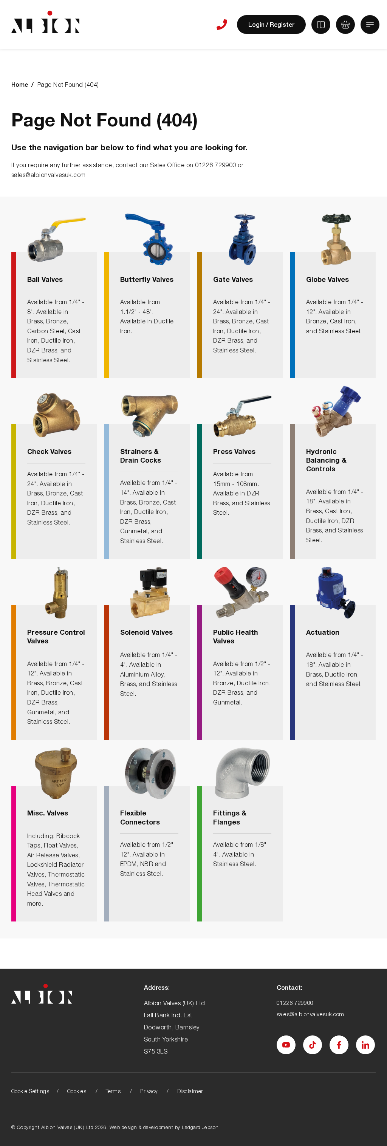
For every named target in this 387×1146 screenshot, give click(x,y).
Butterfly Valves (146, 279)
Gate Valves (233, 279)
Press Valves (234, 451)
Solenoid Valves (146, 632)
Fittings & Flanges (229, 817)
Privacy (148, 1091)
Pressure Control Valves (56, 636)
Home (19, 84)
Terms (113, 1091)
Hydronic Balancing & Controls (326, 460)
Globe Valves (327, 279)
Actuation (322, 632)
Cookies (76, 1091)
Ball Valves (45, 279)
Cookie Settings (30, 1091)
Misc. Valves (47, 813)
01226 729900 (295, 1002)
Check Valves (49, 451)
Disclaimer (190, 1091)
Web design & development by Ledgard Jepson (164, 1127)
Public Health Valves (235, 636)
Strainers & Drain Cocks (140, 455)
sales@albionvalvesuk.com (310, 1014)
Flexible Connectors (140, 817)
